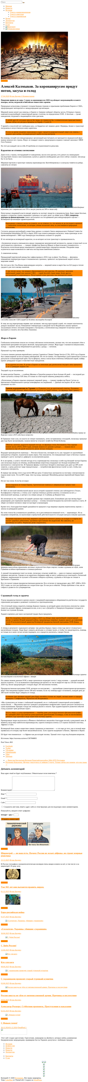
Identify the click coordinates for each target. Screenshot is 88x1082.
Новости (9, 8)
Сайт (3, 802)
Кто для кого (7, 962)
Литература (10, 21)
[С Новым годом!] (13, 1015)
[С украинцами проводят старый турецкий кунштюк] (27, 971)
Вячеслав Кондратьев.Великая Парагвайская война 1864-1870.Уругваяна (35, 760)
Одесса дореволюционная (20, 12)
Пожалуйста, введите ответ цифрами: (15, 811)
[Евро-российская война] (13, 904)
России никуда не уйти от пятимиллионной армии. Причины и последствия (39, 995)
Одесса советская (17, 14)
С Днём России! (8, 945)
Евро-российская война (12, 912)
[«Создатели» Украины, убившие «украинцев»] (24, 921)
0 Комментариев (28, 96)
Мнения (9, 6)
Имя (3, 794)
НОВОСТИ (10, 1046)
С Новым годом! (9, 1023)
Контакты (9, 23)
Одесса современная (18, 16)
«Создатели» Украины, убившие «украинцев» (24, 929)
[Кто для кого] (11, 954)
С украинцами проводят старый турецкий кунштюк (27, 979)
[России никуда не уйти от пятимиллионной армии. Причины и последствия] (36, 987)
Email (4, 798)
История (9, 10)
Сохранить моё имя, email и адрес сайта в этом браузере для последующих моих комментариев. (41, 807)
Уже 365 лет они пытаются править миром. (22, 887)
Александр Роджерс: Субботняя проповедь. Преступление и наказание (36, 1006)
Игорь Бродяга (16, 96)
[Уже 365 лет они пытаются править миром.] (13, 879)
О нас (8, 25)
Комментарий (6, 790)
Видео (8, 18)
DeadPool (22, 1027)
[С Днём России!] (13, 937)
